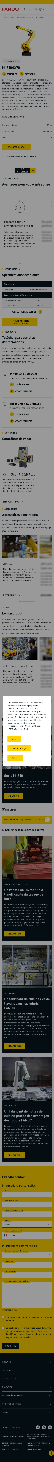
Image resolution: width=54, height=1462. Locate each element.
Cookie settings (19, 748)
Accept (15, 757)
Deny (14, 738)
